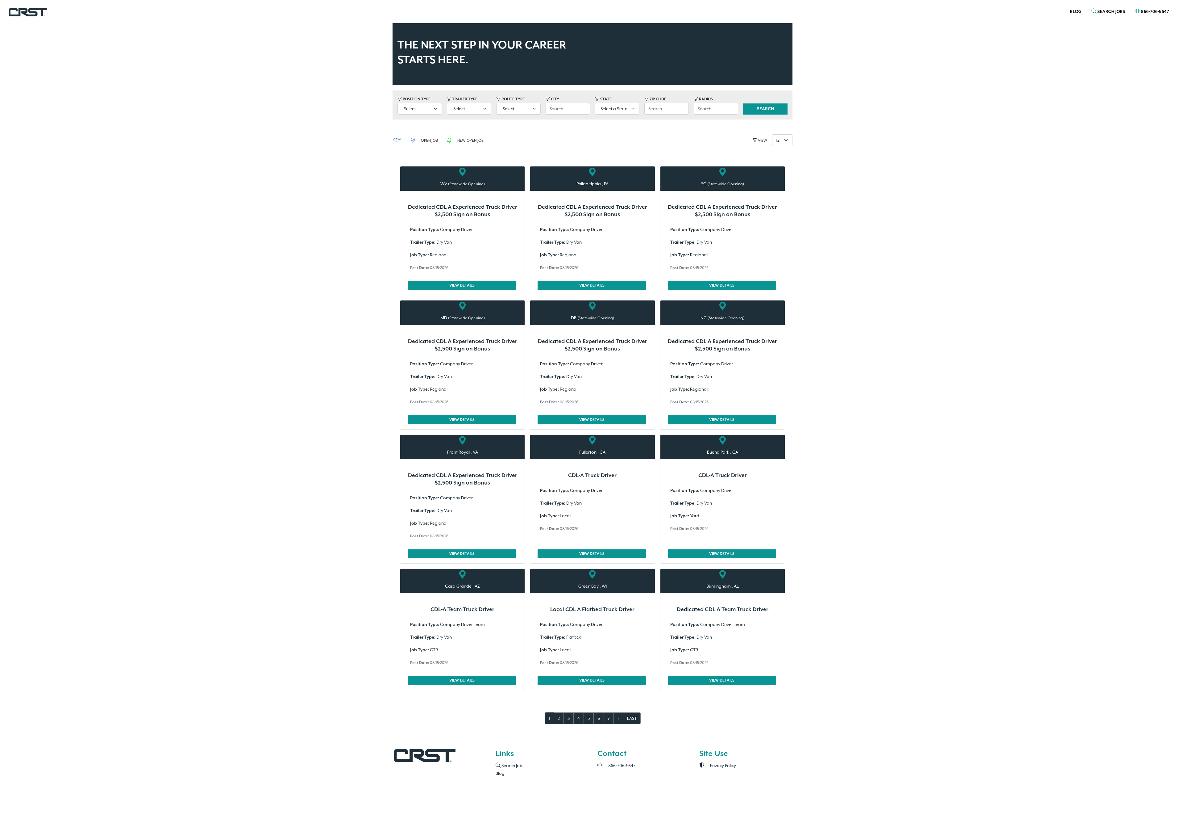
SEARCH (765, 109)
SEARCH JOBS (1110, 11)
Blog (1076, 11)
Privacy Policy (722, 765)
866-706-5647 (1154, 11)
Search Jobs (512, 765)
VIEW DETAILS (462, 285)
